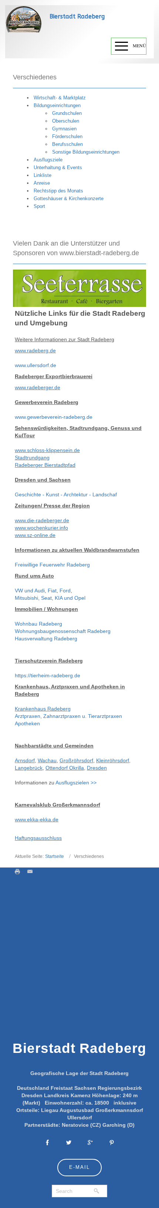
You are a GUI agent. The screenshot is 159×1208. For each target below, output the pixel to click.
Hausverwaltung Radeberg (46, 638)
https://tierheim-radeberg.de (47, 675)
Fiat (52, 590)
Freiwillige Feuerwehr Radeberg (52, 565)
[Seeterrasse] (79, 288)
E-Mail (79, 1167)
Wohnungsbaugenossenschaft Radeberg (63, 631)
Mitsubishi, (28, 598)
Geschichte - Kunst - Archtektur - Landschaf (66, 494)
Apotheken (27, 723)
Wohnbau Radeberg (38, 624)
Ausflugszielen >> (76, 783)
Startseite (54, 856)
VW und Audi (30, 590)
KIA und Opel (70, 598)
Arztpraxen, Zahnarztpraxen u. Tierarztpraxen (68, 716)
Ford (65, 590)
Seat (46, 598)
